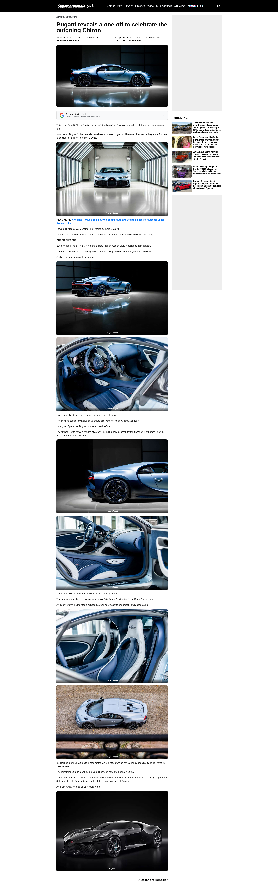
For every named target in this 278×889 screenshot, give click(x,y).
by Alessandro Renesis (67, 40)
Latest (111, 6)
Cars (119, 6)
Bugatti (60, 17)
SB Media (179, 6)
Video (150, 6)
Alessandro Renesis (131, 40)
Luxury (129, 6)
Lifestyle (140, 6)
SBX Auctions (164, 6)
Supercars (71, 17)
